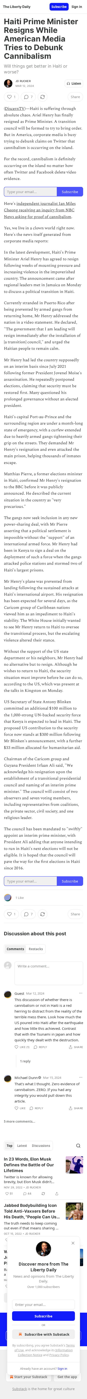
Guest (19, 993)
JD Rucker (23, 81)
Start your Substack (30, 1377)
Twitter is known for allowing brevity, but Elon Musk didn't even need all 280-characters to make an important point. (30, 1179)
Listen (76, 83)
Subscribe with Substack (47, 1334)
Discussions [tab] (41, 1146)
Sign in (77, 7)
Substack (19, 1389)
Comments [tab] (15, 949)
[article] (43, 1176)
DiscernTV (15, 109)
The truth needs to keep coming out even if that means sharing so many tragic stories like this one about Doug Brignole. (31, 1225)
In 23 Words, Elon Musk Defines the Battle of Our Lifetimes (29, 1165)
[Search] (78, 1145)
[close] (73, 1243)
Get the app (67, 1377)
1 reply (25, 1061)
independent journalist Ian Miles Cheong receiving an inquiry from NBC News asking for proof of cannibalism (40, 210)
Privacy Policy (59, 1355)
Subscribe (59, 7)
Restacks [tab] (36, 949)
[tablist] (25, 949)
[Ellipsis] (81, 993)
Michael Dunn (26, 1077)
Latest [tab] (22, 1146)
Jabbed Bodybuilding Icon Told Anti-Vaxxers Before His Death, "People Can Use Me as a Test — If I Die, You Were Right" (31, 1211)
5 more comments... (19, 1121)
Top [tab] (9, 1146)
